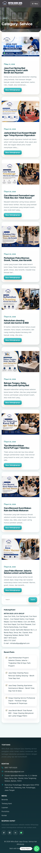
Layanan (5, 807)
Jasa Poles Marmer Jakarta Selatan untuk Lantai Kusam (18, 571)
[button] (37, 849)
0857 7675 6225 (11, 768)
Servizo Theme (25, 848)
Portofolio (5, 811)
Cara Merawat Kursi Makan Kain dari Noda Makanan (17, 509)
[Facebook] (4, 832)
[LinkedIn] (15, 832)
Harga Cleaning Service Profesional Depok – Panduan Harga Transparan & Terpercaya (21, 700)
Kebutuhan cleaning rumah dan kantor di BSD (16, 321)
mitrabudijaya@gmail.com (14, 772)
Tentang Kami (7, 803)
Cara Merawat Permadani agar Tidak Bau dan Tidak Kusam (19, 196)
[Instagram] (9, 832)
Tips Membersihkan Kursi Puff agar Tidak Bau (16, 446)
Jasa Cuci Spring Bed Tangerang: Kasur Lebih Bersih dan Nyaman (16, 70)
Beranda (5, 800)
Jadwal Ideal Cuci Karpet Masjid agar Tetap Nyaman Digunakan (20, 134)
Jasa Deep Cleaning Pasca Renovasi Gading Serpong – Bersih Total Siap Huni (21, 675)
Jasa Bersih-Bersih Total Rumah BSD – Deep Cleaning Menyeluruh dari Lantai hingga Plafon (21, 713)
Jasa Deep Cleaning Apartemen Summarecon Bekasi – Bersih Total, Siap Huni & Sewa (21, 688)
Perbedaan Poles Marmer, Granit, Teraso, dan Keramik (18, 259)
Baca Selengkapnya (12, 90)
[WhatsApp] (21, 832)
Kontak (4, 815)
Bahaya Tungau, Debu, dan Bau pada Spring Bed (16, 384)
